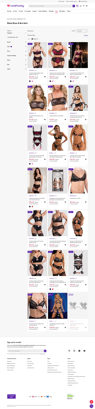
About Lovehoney (71, 361)
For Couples (28, 11)
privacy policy (42, 353)
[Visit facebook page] (69, 350)
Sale (56, 11)
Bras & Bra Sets (20, 18)
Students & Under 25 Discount (53, 365)
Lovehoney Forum (30, 367)
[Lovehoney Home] (15, 6)
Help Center (9, 361)
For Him (21, 11)
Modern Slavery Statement (73, 382)
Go (45, 351)
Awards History (70, 363)
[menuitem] (9, 11)
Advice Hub (29, 361)
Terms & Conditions (71, 367)
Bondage (51, 11)
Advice (69, 11)
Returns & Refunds (10, 367)
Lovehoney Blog (30, 363)
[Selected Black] (30, 81)
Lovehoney (47, 14)
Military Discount (51, 367)
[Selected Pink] (32, 81)
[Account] (81, 6)
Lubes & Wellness (42, 11)
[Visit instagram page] (79, 350)
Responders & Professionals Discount (54, 372)
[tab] (16, 34)
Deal (29, 44)
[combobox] (51, 6)
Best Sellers (62, 11)
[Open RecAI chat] (91, 402)
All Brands (49, 363)
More (69, 358)
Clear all (86, 35)
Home (8, 18)
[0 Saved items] (83, 6)
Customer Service (11, 358)
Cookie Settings (71, 374)
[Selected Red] (32, 206)
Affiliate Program (71, 378)
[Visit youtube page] (84, 350)
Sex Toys (9, 11)
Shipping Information (11, 363)
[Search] (73, 6)
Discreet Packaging (11, 365)
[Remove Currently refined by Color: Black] (37, 39)
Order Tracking (10, 369)
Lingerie (34, 11)
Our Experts (29, 365)
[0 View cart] (86, 6)
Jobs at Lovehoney (71, 365)
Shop (49, 358)
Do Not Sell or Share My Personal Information (76, 376)
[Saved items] (45, 77)
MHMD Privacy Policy (72, 372)
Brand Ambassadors (71, 380)
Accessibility (70, 385)
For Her (15, 11)
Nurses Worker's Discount (52, 369)
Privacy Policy (70, 369)
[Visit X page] (74, 350)
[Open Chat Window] (91, 406)
